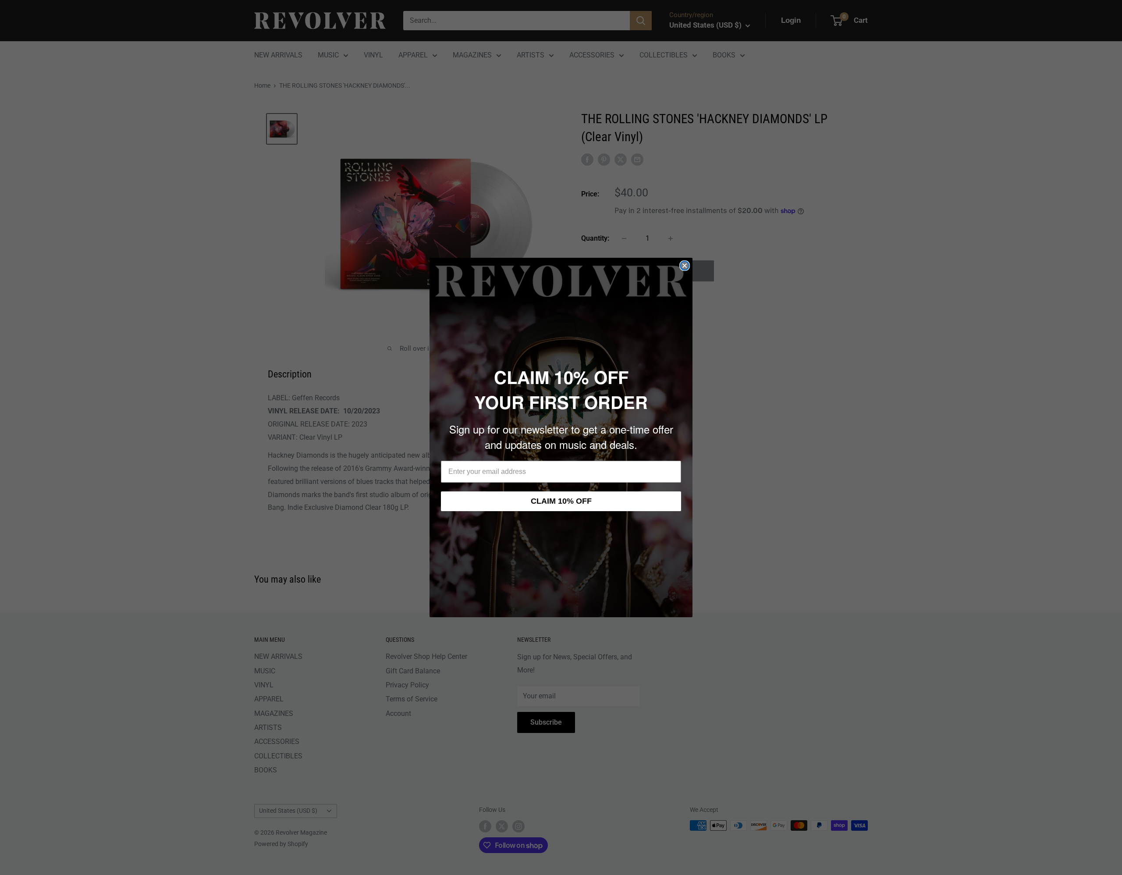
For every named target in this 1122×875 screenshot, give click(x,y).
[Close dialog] (684, 265)
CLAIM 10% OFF (561, 501)
